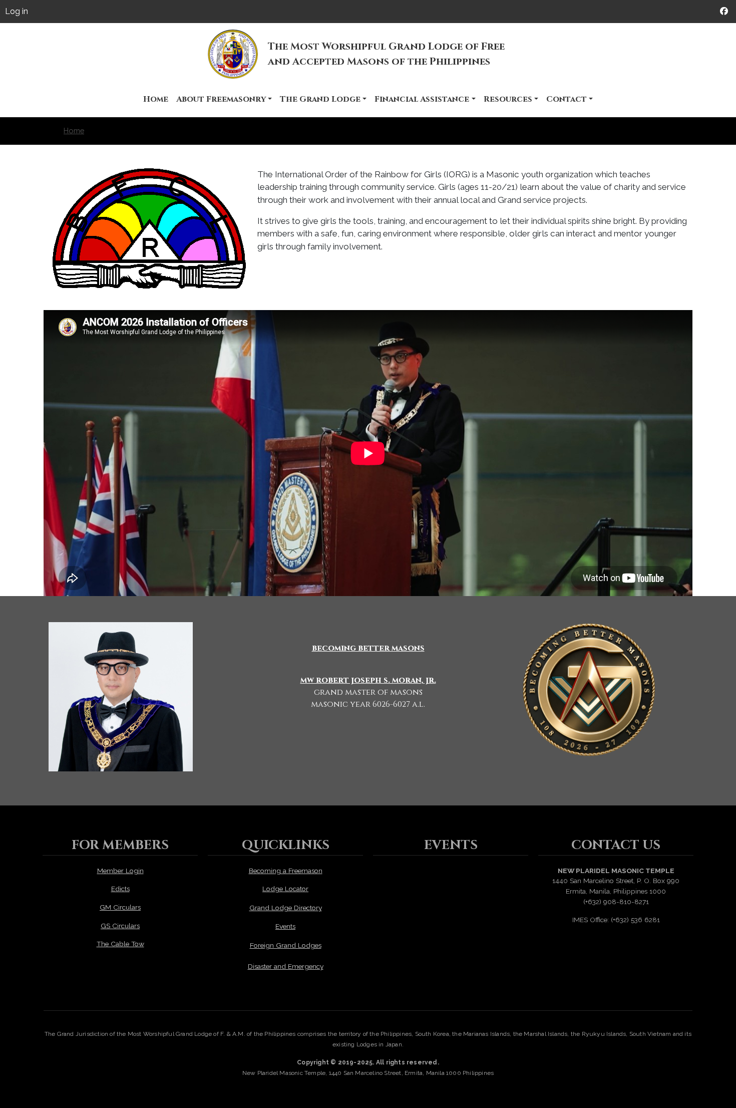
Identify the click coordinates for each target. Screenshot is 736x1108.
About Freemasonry (221, 99)
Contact (566, 99)
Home (155, 99)
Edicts (120, 889)
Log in (16, 11)
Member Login (120, 871)
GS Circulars (120, 926)
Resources (508, 99)
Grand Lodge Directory (285, 908)
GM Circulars (120, 907)
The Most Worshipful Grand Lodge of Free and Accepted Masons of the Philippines (386, 54)
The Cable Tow (120, 944)
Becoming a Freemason (285, 871)
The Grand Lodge (320, 99)
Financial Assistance (422, 99)
